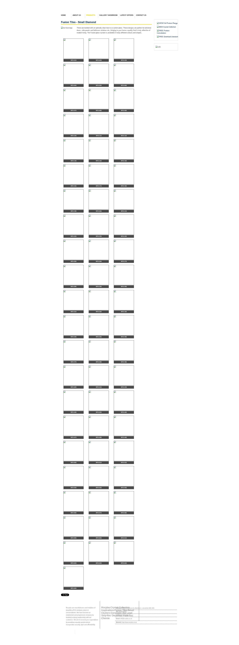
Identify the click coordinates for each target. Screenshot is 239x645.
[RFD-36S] (124, 325)
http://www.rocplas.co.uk (129, 622)
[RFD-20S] (99, 199)
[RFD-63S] (99, 551)
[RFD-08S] (99, 99)
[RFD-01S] (73, 49)
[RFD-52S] (124, 451)
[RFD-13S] (73, 149)
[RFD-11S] (99, 124)
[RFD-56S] (73, 501)
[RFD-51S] (99, 451)
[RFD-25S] (73, 250)
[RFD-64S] (124, 551)
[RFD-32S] (99, 300)
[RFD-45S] (99, 401)
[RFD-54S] (99, 476)
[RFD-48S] (99, 426)
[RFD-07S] (73, 99)
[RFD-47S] (73, 426)
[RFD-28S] (73, 275)
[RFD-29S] (99, 275)
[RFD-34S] (73, 325)
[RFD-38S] (99, 350)
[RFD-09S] (124, 99)
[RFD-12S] (124, 124)
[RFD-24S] (124, 225)
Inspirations (107, 610)
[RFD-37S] (73, 350)
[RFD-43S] (124, 375)
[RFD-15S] (124, 149)
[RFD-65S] (73, 577)
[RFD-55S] (124, 476)
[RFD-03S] (124, 49)
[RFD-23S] (99, 225)
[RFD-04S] (73, 74)
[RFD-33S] (124, 300)
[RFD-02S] (99, 49)
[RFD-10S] (73, 124)
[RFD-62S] (73, 551)
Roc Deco (112, 615)
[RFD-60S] (99, 526)
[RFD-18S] (124, 174)
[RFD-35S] (99, 325)
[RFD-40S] (73, 375)
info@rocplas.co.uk (126, 618)
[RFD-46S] (124, 401)
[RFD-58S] (124, 501)
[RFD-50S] (73, 451)
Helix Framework (67, 632)
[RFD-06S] (124, 74)
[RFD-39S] (124, 350)
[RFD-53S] (73, 476)
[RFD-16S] (73, 174)
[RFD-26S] (99, 250)
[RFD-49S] (124, 426)
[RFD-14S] (99, 149)
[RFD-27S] (124, 250)
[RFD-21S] (124, 199)
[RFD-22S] (73, 225)
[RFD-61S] (124, 526)
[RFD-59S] (73, 526)
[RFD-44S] (73, 401)
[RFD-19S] (73, 199)
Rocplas (105, 607)
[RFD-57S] (99, 501)
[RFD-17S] (99, 174)
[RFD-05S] (99, 74)
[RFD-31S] (73, 300)
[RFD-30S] (124, 275)
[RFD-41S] (99, 375)
